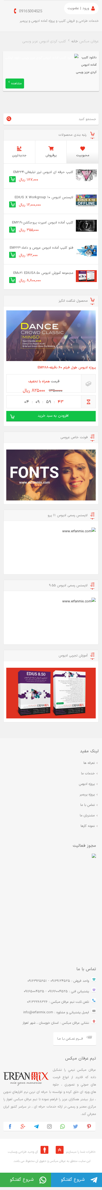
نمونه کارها (88, 826)
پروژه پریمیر (87, 794)
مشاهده (16, 83)
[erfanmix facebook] (9, 1126)
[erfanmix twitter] (75, 1126)
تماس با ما (87, 805)
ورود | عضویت (78, 8)
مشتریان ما (87, 815)
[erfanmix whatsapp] (62, 1126)
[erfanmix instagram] (49, 1126)
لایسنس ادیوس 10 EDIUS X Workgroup (44, 197)
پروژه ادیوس (87, 784)
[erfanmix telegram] (36, 1126)
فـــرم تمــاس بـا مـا (70, 1038)
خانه (74, 41)
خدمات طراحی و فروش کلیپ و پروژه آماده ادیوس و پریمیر (59, 21)
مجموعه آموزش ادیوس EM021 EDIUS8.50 (43, 273)
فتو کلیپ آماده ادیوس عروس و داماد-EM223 (41, 247)
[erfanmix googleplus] (23, 1126)
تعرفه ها (89, 763)
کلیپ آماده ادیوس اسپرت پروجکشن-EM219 (42, 222)
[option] (49, 905)
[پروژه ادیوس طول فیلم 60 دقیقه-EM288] (51, 335)
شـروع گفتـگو (73, 1179)
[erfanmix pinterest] (88, 1126)
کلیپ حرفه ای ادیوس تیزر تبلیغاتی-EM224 (43, 172)
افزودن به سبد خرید (53, 416)
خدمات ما (88, 773)
